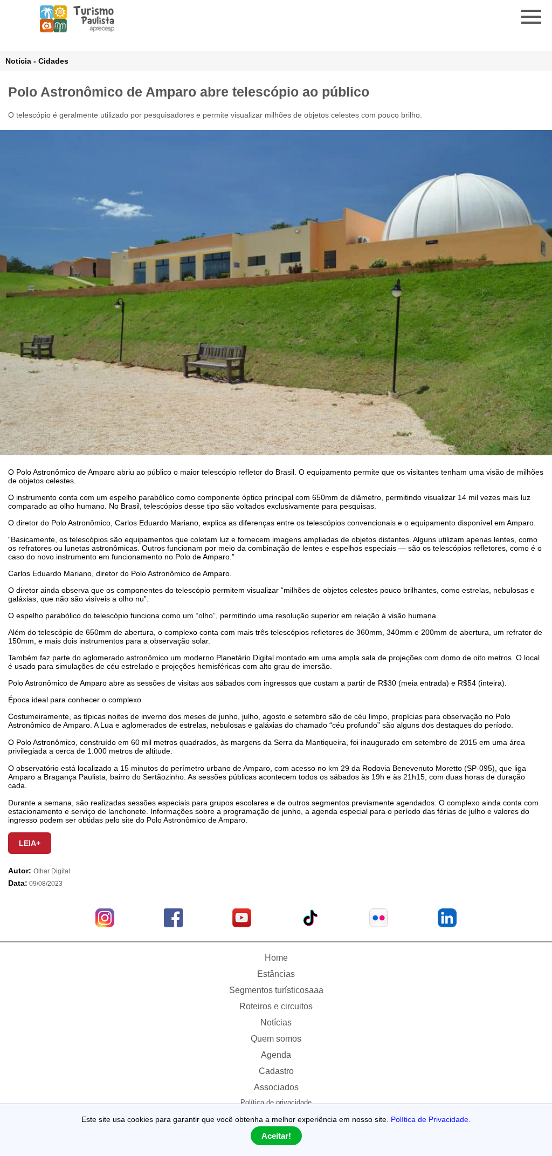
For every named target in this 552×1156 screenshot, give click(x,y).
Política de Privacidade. (431, 1119)
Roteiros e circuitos (276, 1006)
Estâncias (276, 974)
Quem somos (276, 1038)
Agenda (276, 1054)
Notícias (276, 1022)
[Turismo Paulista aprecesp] (77, 28)
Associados (276, 1087)
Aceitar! (276, 1135)
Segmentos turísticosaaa (276, 990)
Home (276, 957)
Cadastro (276, 1071)
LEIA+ (29, 843)
